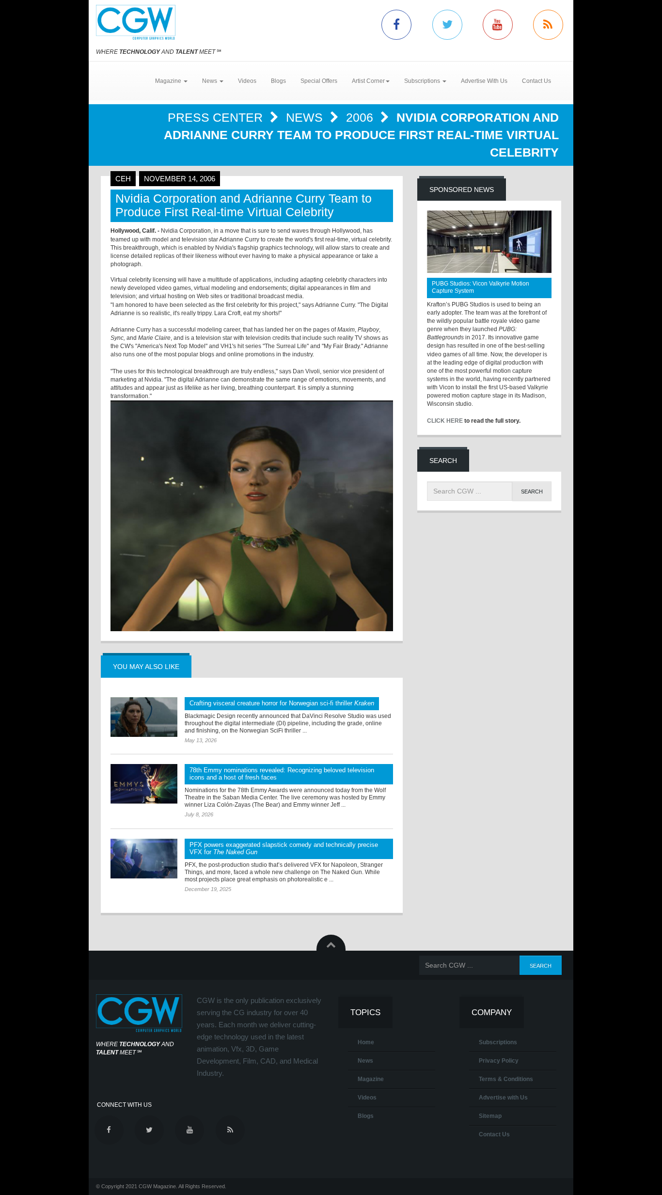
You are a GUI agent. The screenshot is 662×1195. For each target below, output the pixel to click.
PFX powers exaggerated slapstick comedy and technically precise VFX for (283, 848)
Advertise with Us (503, 1097)
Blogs (278, 81)
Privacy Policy (499, 1060)
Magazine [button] (169, 81)
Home (366, 1042)
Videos (247, 81)
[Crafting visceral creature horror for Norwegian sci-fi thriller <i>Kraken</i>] (143, 717)
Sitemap (490, 1116)
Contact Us (536, 81)
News (306, 117)
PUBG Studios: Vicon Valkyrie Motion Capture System (480, 287)
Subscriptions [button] (422, 81)
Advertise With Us (484, 81)
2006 (361, 117)
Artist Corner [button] (368, 81)
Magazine (371, 1079)
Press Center (217, 117)
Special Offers (318, 81)
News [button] (210, 81)
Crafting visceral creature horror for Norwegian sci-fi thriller (281, 703)
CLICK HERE (445, 420)
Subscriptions (498, 1042)
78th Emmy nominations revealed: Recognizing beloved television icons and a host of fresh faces (281, 773)
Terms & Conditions (506, 1079)
